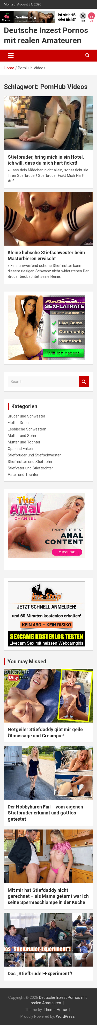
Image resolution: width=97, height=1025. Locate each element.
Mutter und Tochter (24, 442)
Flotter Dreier (19, 422)
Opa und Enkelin (21, 448)
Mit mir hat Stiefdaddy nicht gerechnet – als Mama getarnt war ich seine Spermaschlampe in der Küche (48, 896)
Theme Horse (55, 1009)
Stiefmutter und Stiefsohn (30, 461)
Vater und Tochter (23, 474)
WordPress (65, 1016)
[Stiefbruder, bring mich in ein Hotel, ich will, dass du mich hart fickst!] (48, 123)
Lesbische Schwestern (27, 429)
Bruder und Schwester (26, 416)
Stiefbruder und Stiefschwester (34, 455)
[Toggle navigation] (11, 56)
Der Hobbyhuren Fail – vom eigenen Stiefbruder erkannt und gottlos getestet (45, 813)
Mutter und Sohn (22, 435)
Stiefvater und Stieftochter (30, 468)
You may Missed (27, 661)
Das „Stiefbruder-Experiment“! (40, 973)
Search (84, 382)
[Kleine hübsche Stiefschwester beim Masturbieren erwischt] (48, 219)
